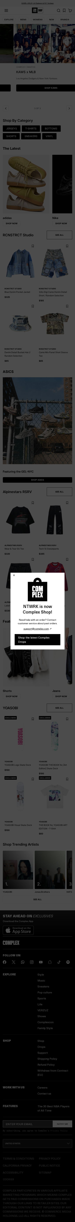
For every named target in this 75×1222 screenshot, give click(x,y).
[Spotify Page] (68, 962)
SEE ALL (59, 235)
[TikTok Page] (59, 962)
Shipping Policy (47, 1058)
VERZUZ (43, 1010)
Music (41, 980)
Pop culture (45, 992)
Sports (42, 998)
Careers (42, 1087)
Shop (41, 1041)
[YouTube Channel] (41, 962)
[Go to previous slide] (6, 108)
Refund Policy (46, 1064)
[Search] (58, 10)
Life (40, 1004)
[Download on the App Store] (18, 929)
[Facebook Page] (4, 962)
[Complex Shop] (37, 10)
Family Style (45, 1028)
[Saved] (64, 10)
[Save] (33, 246)
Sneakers (43, 986)
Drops (41, 1047)
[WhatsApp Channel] (22, 962)
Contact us (44, 1093)
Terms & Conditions (18, 1158)
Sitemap (45, 1172)
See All (37, 899)
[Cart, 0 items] (70, 10)
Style (41, 974)
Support (43, 1052)
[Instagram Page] (31, 962)
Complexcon (46, 1022)
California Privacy (17, 1165)
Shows (42, 1016)
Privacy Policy (59, 1130)
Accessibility (13, 1172)
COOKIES (8, 1179)
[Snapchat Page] (50, 962)
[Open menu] (6, 10)
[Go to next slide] (69, 108)
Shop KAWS (37, 88)
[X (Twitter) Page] (13, 962)
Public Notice (49, 1165)
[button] (37, 63)
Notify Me (62, 1123)
